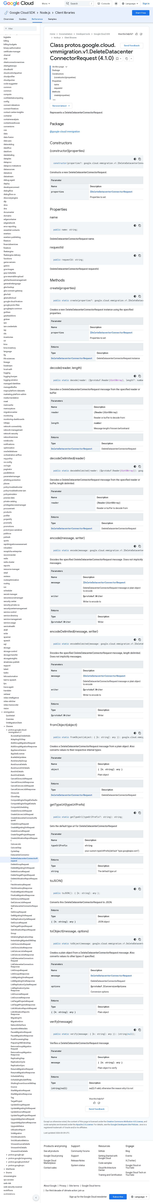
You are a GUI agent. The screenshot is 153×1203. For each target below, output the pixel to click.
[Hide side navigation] (36, 1198)
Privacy (62, 1186)
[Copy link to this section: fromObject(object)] (80, 725)
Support (75, 1156)
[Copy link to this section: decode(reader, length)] (85, 368)
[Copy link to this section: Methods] (69, 280)
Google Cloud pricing (53, 1156)
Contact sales (50, 1168)
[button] (19, 712)
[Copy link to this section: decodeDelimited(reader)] (88, 458)
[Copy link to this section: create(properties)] (79, 288)
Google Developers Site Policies (124, 1124)
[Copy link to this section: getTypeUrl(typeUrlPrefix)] (88, 805)
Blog (128, 1151)
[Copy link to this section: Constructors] (76, 143)
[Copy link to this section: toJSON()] (66, 881)
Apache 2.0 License (84, 1124)
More (44, 3)
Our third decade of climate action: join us (64, 1190)
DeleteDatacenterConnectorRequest (71, 358)
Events (129, 1156)
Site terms (74, 1186)
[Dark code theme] (135, 159)
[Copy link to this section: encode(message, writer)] (88, 538)
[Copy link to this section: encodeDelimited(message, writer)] (101, 632)
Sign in (146, 3)
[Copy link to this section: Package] (67, 124)
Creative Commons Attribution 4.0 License (125, 1121)
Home (52, 34)
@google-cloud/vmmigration (65, 131)
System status (78, 1165)
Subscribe (118, 1196)
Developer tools (83, 34)
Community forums (80, 1151)
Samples (52, 19)
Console (105, 3)
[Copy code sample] (139, 159)
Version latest (61, 105)
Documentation (65, 34)
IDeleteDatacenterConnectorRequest (111, 191)
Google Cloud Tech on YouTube (136, 1173)
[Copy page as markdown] (126, 58)
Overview (9, 19)
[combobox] (79, 3)
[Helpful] (136, 34)
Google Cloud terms (91, 1186)
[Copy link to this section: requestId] (66, 247)
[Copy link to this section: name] (61, 217)
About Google (50, 1186)
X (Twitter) (131, 1160)
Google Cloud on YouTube (133, 1166)
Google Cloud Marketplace (50, 1161)
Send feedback (132, 45)
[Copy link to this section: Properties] (71, 210)
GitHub (101, 1151)
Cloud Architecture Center (107, 1169)
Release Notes (78, 1160)
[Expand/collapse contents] (66, 67)
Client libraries (65, 13)
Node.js (45, 13)
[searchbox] (20, 28)
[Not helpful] (141, 34)
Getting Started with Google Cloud (107, 1157)
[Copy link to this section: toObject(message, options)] (92, 931)
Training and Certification (110, 1175)
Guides (22, 19)
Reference (37, 19)
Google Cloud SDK (22, 13)
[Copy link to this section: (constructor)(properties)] (88, 151)
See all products (51, 1151)
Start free (141, 12)
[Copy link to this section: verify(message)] (75, 1022)
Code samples (105, 1163)
